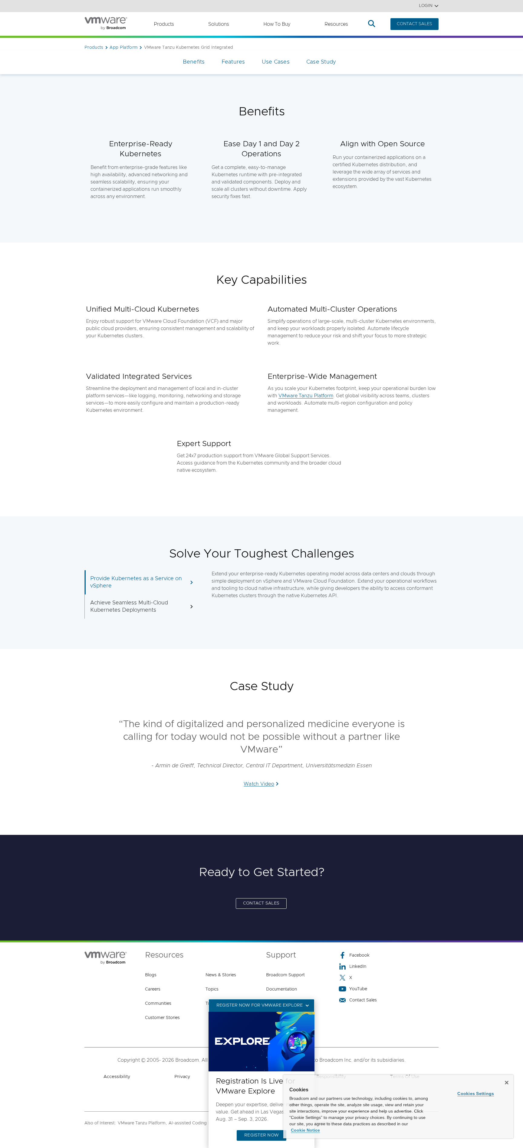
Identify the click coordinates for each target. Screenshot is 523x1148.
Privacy (182, 1076)
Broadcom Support (285, 975)
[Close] (506, 1082)
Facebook (359, 955)
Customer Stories (162, 1018)
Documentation (281, 989)
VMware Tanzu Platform (305, 395)
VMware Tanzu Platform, (142, 1123)
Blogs (150, 975)
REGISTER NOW (261, 1135)
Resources (336, 24)
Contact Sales (363, 1000)
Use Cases (276, 62)
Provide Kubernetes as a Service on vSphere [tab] (136, 582)
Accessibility (117, 1076)
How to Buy (276, 24)
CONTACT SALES (414, 24)
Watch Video (259, 784)
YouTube (358, 989)
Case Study (321, 62)
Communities (158, 1003)
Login (426, 6)
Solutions (218, 24)
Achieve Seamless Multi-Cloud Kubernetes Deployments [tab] (129, 606)
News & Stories (221, 975)
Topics (212, 989)
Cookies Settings (475, 1093)
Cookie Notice (305, 1130)
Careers (152, 989)
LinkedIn (357, 966)
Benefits (194, 62)
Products (164, 24)
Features (233, 62)
